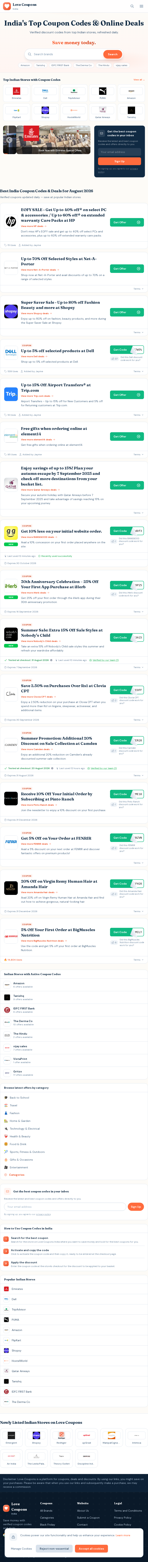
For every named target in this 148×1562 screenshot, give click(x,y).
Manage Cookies (21, 1548)
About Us (83, 1510)
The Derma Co (84, 65)
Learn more (123, 1535)
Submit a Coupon (88, 1517)
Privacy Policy (122, 1517)
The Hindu (103, 65)
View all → (139, 79)
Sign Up (119, 161)
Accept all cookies (91, 1548)
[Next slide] (84, 140)
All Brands (46, 1510)
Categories (47, 1517)
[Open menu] (141, 6)
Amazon (25, 65)
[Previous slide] (9, 140)
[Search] (132, 6)
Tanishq (40, 65)
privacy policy (43, 1214)
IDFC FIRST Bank (60, 65)
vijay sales (121, 65)
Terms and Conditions (128, 1510)
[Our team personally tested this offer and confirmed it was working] (51, 660)
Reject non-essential (54, 1548)
